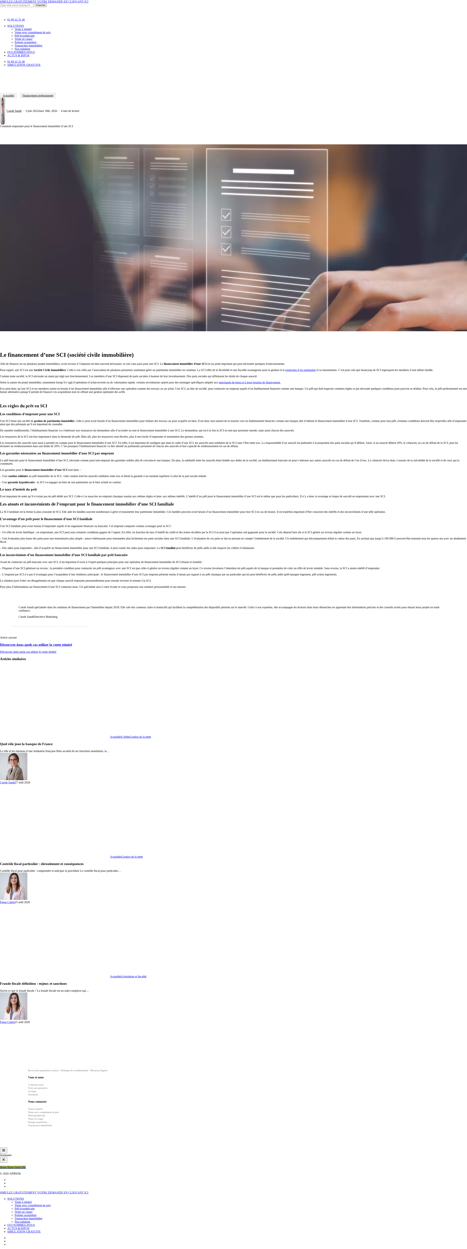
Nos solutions (22, 1221)
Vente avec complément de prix (33, 1205)
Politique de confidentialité (75, 1070)
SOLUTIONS (15, 1198)
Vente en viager (23, 1211)
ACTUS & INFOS (18, 1228)
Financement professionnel (37, 95)
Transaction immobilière (28, 1218)
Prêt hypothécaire (25, 1208)
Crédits (125, 736)
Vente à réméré (23, 1202)
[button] (34, 623)
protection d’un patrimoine (300, 370)
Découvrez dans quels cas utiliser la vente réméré (28, 651)
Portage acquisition (25, 1215)
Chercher (40, 5)
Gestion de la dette (140, 736)
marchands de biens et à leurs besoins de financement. (250, 382)
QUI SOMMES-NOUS (21, 1225)
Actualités (8, 95)
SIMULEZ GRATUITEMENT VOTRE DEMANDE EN (44, 1)
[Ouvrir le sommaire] (3, 1151)
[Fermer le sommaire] (3, 1160)
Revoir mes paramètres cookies (43, 1070)
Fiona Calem (7, 902)
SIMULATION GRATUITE (24, 1231)
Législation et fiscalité (133, 976)
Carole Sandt (14, 110)
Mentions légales (98, 1070)
